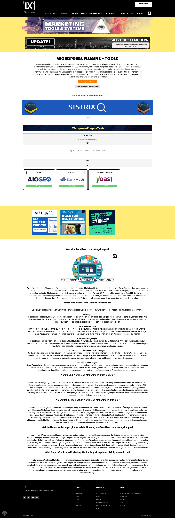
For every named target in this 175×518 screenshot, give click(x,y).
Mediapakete (143, 3)
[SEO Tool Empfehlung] (87, 107)
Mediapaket (88, 139)
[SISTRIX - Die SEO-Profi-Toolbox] (44, 222)
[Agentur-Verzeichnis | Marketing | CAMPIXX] (73, 222)
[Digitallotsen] (102, 222)
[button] (51, 13)
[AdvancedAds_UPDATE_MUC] (87, 43)
